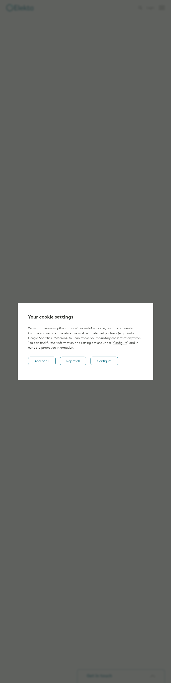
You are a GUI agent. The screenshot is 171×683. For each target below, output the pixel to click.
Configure (120, 343)
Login (150, 8)
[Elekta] (19, 7)
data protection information (53, 347)
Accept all (42, 361)
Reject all (73, 361)
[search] (140, 7)
